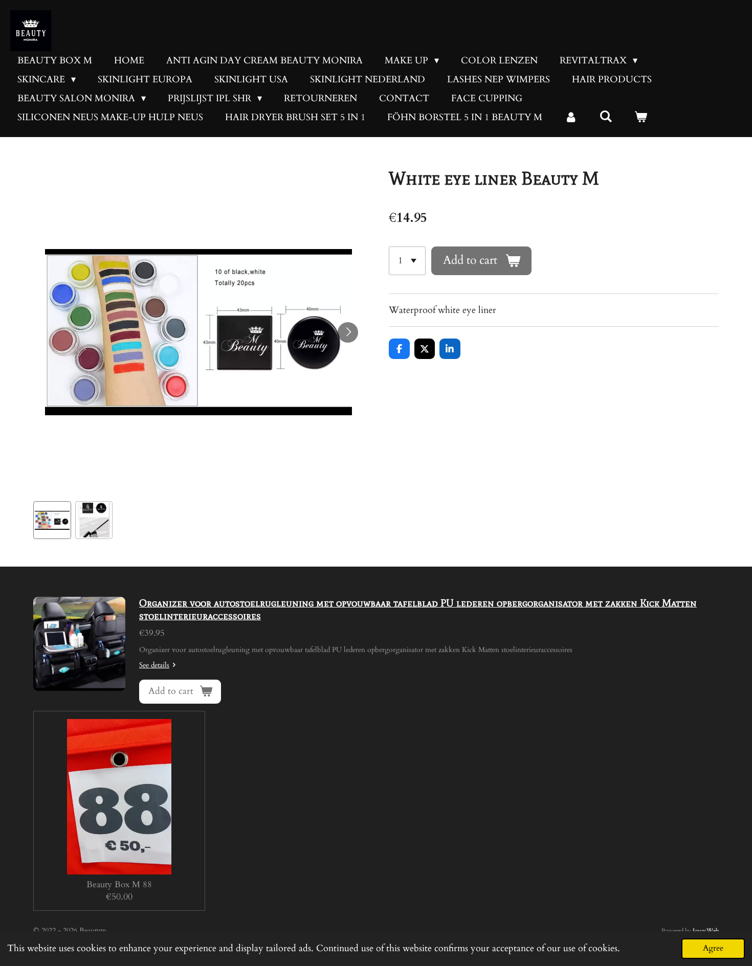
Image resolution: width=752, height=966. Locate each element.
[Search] (605, 117)
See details (154, 665)
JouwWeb (706, 931)
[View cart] (640, 117)
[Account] (570, 117)
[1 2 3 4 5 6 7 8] (407, 260)
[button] (52, 520)
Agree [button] (713, 948)
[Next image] (348, 332)
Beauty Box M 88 (119, 885)
